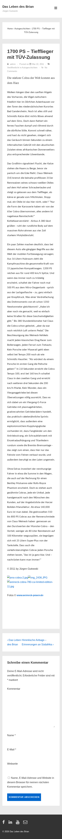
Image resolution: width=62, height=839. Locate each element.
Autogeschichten (29, 67)
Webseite (12, 763)
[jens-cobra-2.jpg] (17, 577)
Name (10, 735)
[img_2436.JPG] (37, 577)
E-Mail (10, 749)
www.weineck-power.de (30, 595)
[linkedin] (11, 823)
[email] (25, 823)
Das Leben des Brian (18, 6)
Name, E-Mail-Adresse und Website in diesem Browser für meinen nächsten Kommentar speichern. (30, 782)
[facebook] (4, 823)
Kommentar (13, 688)
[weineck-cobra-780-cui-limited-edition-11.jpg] (31, 586)
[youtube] (18, 823)
